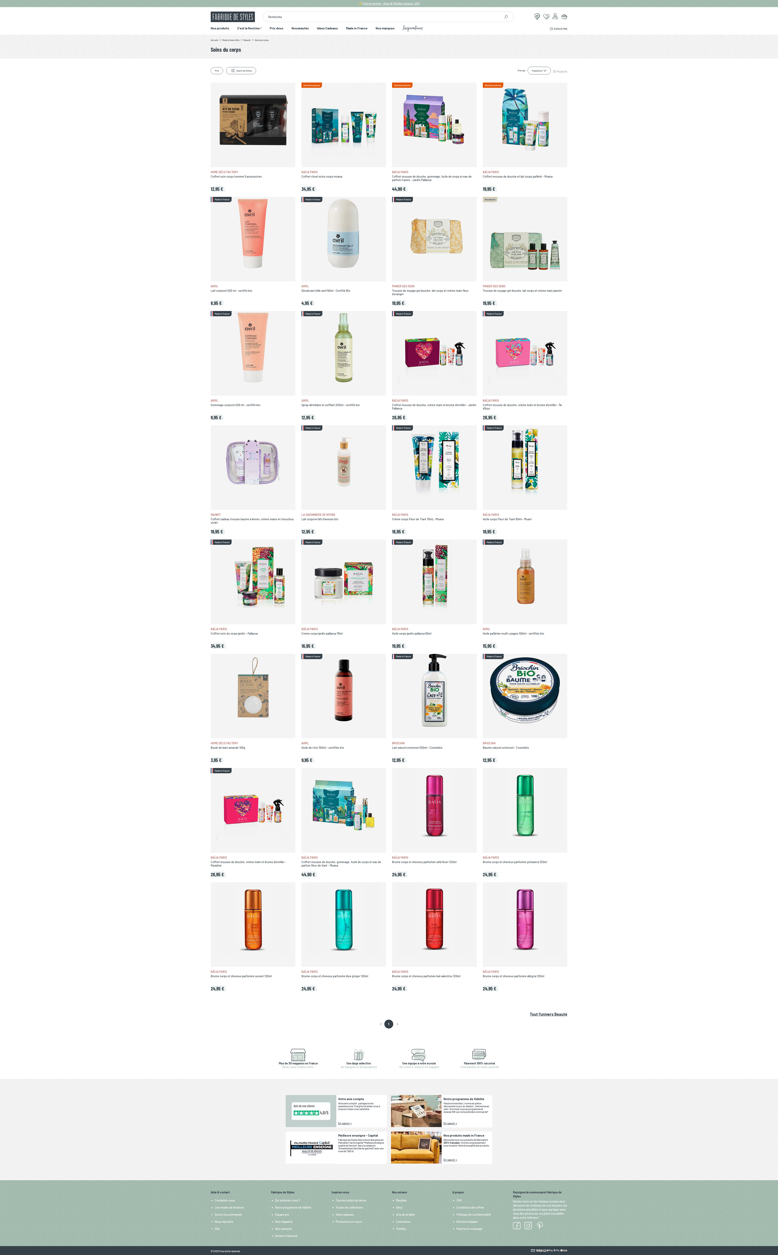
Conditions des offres (470, 1207)
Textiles (401, 1228)
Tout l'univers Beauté (548, 1014)
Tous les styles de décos (351, 1200)
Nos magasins (284, 1221)
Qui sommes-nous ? (287, 1200)
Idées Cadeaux (327, 28)
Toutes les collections (349, 1207)
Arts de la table (405, 1214)
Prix (217, 70)
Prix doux (276, 28)
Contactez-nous (225, 1200)
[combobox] (382, 17)
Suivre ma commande (228, 1214)
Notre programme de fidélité (293, 1207)
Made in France (357, 28)
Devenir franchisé (286, 1236)
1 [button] (388, 1024)
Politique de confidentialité (473, 1214)
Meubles (401, 1200)
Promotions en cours (349, 1221)
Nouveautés (300, 28)
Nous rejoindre (224, 1221)
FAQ (217, 1228)
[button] (381, 1024)
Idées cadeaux (345, 1214)
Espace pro (282, 1214)
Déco (399, 1207)
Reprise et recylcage (469, 1228)
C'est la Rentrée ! (249, 28)
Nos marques (385, 28)
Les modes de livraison (229, 1207)
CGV (459, 1200)
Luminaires (403, 1221)
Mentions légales (467, 1221)
